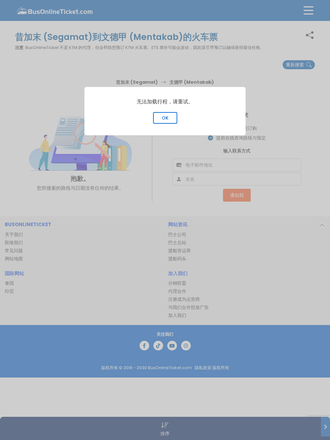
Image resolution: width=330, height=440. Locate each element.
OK (165, 118)
